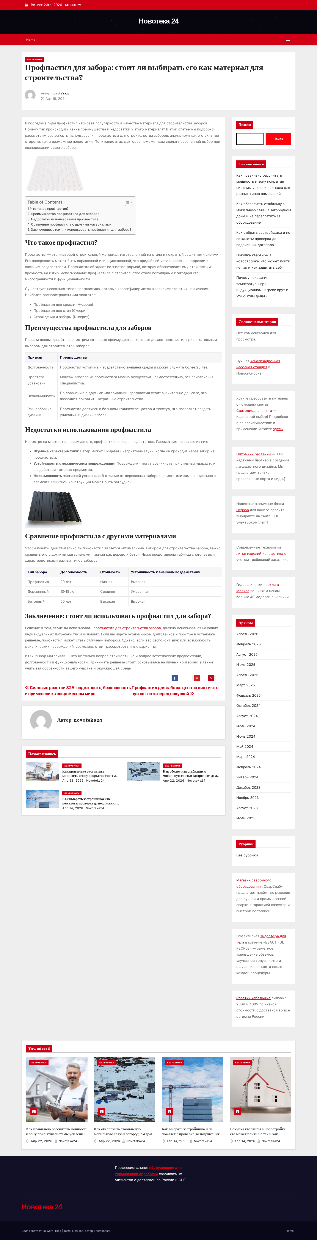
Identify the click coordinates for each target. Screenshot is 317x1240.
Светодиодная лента (254, 410)
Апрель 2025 (247, 675)
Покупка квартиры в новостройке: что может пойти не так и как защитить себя (263, 261)
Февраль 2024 (248, 767)
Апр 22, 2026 (73, 780)
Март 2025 (245, 685)
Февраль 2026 (248, 644)
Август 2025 (247, 654)
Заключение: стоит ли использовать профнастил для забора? (81, 229)
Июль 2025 (245, 664)
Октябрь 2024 (248, 705)
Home (30, 39)
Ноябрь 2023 (247, 797)
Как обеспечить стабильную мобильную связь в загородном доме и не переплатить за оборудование (190, 775)
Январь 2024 (247, 777)
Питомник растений (253, 454)
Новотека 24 (158, 21)
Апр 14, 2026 (72, 808)
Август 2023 (247, 808)
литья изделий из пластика (259, 553)
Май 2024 (244, 746)
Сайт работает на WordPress (42, 1230)
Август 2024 (247, 716)
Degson (242, 510)
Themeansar (102, 1230)
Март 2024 (245, 756)
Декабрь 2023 (248, 787)
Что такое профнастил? (49, 209)
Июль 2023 (245, 818)
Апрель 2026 (247, 634)
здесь (278, 429)
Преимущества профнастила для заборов (65, 214)
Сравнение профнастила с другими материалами (71, 224)
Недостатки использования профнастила (65, 219)
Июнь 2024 (245, 736)
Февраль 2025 (248, 695)
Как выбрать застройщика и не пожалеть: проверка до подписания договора (89, 803)
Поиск (245, 124)
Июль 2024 (245, 726)
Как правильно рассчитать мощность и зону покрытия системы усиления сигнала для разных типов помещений (56, 1136)
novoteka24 (60, 93)
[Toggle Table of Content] (126, 202)
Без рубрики (34, 59)
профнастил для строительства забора (127, 628)
